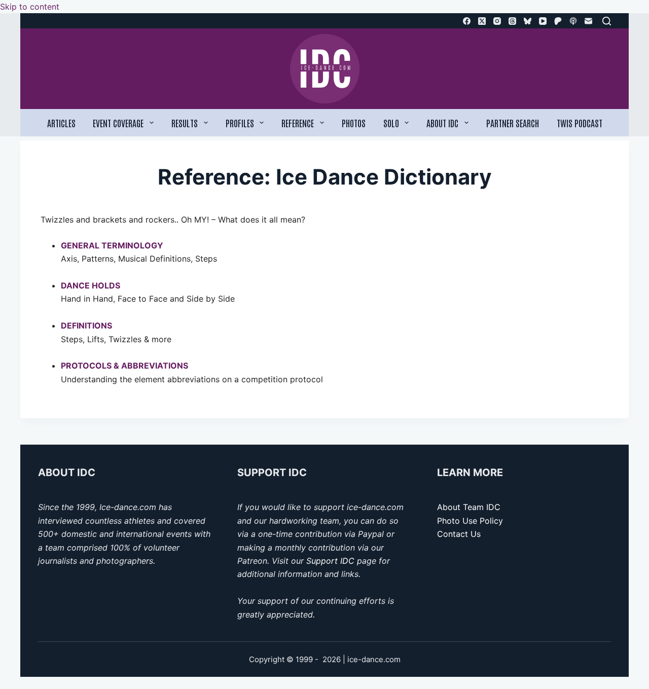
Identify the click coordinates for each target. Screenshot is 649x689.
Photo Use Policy (470, 521)
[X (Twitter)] (482, 21)
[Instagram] (497, 21)
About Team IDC (468, 507)
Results (184, 123)
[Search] (606, 21)
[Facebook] (467, 21)
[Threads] (512, 21)
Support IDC (330, 561)
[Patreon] (558, 21)
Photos (354, 123)
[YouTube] (543, 21)
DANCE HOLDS (90, 285)
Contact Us (459, 534)
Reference (297, 123)
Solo (391, 123)
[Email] (588, 21)
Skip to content (29, 7)
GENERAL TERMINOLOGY (112, 245)
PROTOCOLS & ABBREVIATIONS (124, 365)
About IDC (442, 123)
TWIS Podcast (579, 123)
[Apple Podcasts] (573, 21)
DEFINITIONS (86, 325)
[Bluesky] (527, 21)
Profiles (240, 123)
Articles (61, 123)
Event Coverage (118, 123)
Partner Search (512, 123)
